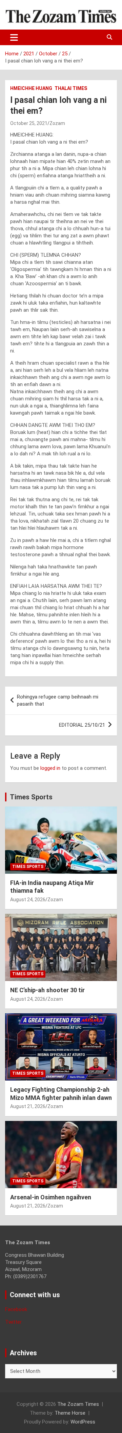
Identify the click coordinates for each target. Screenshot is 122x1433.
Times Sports (31, 797)
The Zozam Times (78, 1404)
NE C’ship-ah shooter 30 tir (47, 990)
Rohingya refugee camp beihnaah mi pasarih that (57, 700)
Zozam (57, 123)
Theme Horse (70, 1413)
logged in (50, 768)
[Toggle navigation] (14, 37)
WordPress (82, 1422)
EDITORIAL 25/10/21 (82, 725)
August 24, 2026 (27, 899)
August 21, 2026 (27, 1106)
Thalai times (71, 88)
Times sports (27, 866)
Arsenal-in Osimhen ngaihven (50, 1197)
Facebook (16, 1309)
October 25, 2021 (28, 123)
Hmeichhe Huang (31, 88)
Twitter (13, 1322)
